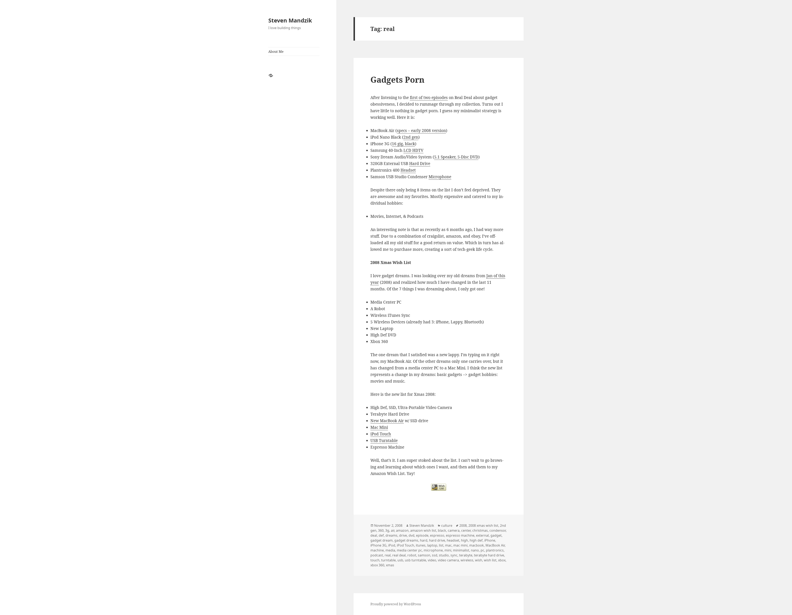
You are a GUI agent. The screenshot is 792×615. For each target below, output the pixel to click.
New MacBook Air (387, 420)
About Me (276, 51)
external (482, 535)
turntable (388, 560)
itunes (420, 545)
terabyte (465, 555)
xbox (502, 560)
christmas (480, 530)
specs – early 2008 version (421, 130)
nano (475, 550)
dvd (411, 535)
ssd (434, 555)
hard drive (437, 540)
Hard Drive (419, 163)
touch (375, 560)
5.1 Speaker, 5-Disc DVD (456, 157)
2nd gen (410, 137)
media (390, 550)
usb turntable (415, 560)
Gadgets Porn (397, 79)
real (388, 555)
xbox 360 (377, 565)
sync (453, 555)
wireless (467, 560)
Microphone (440, 176)
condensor (497, 530)
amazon (402, 530)
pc (482, 550)
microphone (433, 550)
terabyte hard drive (489, 555)
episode (422, 535)
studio (444, 555)
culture (446, 525)
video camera (448, 560)
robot (411, 555)
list (441, 545)
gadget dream (381, 540)
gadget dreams (406, 540)
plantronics (495, 550)
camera (454, 530)
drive (403, 535)
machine (377, 550)
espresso (437, 535)
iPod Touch (380, 434)
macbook (476, 545)
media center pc (409, 550)
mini (447, 550)
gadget (496, 535)
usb (400, 560)
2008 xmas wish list (483, 525)
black (442, 530)
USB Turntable (384, 440)
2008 (463, 525)
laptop (432, 545)
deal (373, 535)
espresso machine (460, 535)
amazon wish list (423, 530)
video (432, 560)
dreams (391, 535)
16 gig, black (403, 143)
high (464, 540)
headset (453, 540)
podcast (376, 555)
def (381, 535)
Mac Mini (379, 427)
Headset (408, 170)
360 (381, 530)
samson (424, 555)
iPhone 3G (378, 545)
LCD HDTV (413, 150)
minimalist (461, 550)
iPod (391, 545)
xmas (390, 565)
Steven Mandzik (290, 20)
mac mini (460, 545)
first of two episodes (429, 97)
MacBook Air (495, 545)
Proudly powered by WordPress (395, 604)
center (466, 530)
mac (448, 545)
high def (476, 540)
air (392, 530)
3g (387, 530)
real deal (399, 555)
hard (423, 540)
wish (478, 560)
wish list (490, 560)
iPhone (489, 540)
